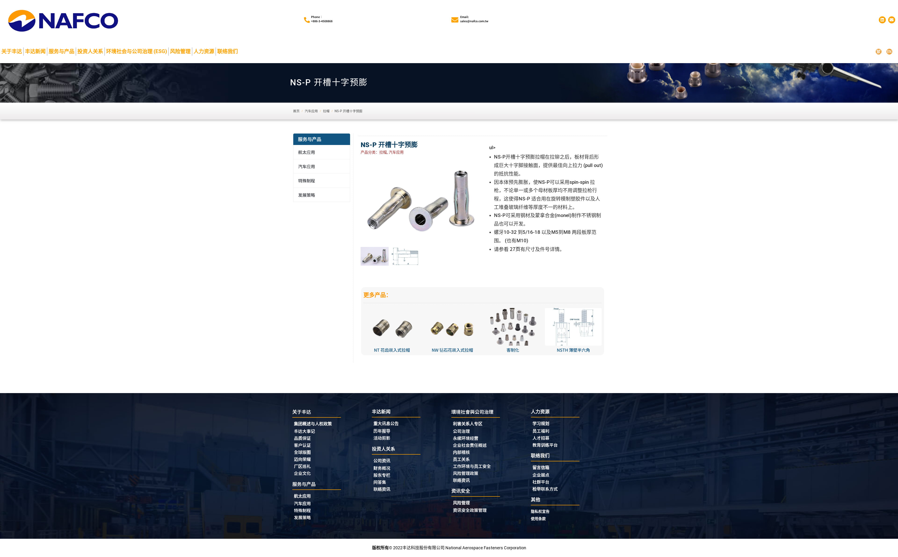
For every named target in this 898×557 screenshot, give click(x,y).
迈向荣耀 (302, 459)
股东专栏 (381, 475)
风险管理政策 (465, 473)
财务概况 (381, 468)
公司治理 (461, 431)
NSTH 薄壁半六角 (573, 350)
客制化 (513, 350)
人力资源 (204, 51)
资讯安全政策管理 (470, 510)
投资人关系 (90, 51)
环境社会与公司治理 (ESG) (136, 51)
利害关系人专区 (467, 423)
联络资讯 (381, 489)
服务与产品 (61, 51)
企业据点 (540, 475)
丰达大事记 (304, 431)
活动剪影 (381, 438)
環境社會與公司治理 (472, 411)
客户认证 (302, 445)
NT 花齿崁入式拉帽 (392, 350)
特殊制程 (306, 180)
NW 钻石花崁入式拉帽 (452, 350)
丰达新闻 (35, 51)
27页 (514, 248)
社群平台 (540, 482)
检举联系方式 (545, 489)
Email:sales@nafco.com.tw (474, 19)
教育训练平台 (545, 445)
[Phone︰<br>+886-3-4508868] (307, 20)
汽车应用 (306, 166)
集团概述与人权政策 (313, 423)
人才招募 (540, 438)
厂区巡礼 (302, 466)
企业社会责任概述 (470, 445)
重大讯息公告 (386, 423)
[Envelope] (892, 20)
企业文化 (302, 473)
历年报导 (381, 431)
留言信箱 (540, 467)
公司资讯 (381, 460)
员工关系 (461, 459)
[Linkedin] (882, 20)
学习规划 (540, 423)
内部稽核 (461, 452)
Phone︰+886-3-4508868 (322, 19)
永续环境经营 (465, 438)
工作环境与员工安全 (472, 466)
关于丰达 (11, 51)
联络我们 (227, 51)
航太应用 (306, 152)
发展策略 (306, 195)
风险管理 (180, 51)
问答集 (379, 482)
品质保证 (302, 438)
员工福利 (540, 431)
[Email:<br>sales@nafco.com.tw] (454, 19)
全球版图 (302, 452)
